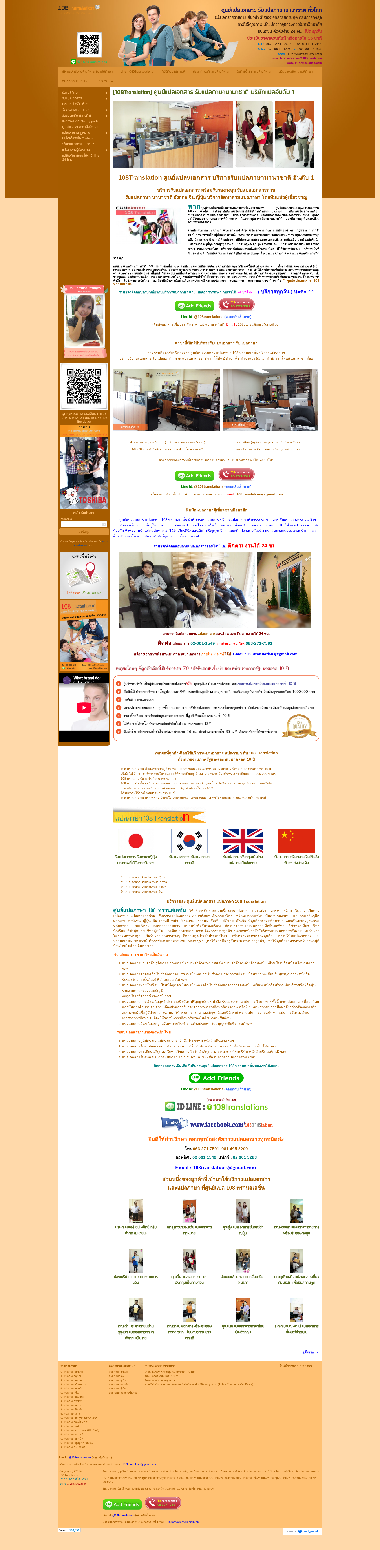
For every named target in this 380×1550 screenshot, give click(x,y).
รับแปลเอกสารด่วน (256, 189)
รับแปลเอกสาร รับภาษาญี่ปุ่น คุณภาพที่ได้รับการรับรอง (136, 860)
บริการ (168, 292)
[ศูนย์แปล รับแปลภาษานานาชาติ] (149, 223)
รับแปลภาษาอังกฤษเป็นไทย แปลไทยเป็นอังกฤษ (243, 860)
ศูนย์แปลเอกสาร (123, 266)
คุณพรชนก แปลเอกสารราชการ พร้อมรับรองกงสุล (296, 1230)
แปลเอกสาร (191, 358)
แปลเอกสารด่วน (142, 916)
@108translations (208, 317)
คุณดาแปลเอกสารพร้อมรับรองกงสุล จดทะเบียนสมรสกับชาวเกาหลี (189, 1332)
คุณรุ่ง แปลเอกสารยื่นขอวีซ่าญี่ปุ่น (243, 1230)
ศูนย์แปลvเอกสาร (187, 177)
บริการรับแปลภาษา (238, 177)
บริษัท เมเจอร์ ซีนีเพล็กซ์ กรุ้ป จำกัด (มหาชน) (136, 1230)
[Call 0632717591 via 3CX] (236, 310)
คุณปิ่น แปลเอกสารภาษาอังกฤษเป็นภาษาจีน (189, 1280)
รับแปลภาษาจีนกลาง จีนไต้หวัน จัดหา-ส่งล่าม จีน (296, 860)
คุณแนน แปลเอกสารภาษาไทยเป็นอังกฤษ (243, 1329)
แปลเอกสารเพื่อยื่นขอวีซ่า (265, 926)
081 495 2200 (234, 1148)
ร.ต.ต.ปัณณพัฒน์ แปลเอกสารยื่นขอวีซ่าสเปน (297, 1329)
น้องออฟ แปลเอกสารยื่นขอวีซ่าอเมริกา (243, 1280)
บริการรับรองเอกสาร (135, 358)
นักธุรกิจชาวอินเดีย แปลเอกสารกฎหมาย (189, 1230)
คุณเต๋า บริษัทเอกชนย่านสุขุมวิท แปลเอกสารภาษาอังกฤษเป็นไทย (136, 1332)
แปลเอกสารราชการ (245, 215)
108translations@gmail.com (259, 324)
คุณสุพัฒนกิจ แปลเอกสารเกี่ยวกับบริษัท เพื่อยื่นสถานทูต (296, 1280)
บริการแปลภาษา (235, 211)
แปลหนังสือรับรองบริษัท (202, 926)
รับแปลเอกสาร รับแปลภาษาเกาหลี (189, 860)
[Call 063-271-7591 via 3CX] (236, 480)
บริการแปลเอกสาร (249, 1179)
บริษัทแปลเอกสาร (297, 936)
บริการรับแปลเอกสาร (178, 189)
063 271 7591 (206, 1148)
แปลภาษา (233, 753)
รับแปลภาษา (138, 197)
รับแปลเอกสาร (222, 343)
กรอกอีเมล (66, 519)
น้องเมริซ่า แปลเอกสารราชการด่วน (136, 1280)
